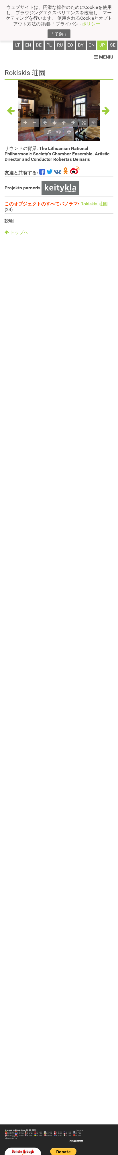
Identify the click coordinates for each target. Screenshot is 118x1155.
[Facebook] (42, 172)
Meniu (105, 57)
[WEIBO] (75, 172)
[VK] (57, 172)
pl (49, 45)
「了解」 (59, 34)
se (112, 45)
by (81, 45)
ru (60, 45)
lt (17, 45)
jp (102, 45)
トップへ (18, 232)
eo (70, 45)
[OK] (65, 172)
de (39, 45)
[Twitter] (49, 172)
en (28, 45)
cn (91, 45)
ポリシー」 (93, 24)
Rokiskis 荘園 (94, 203)
